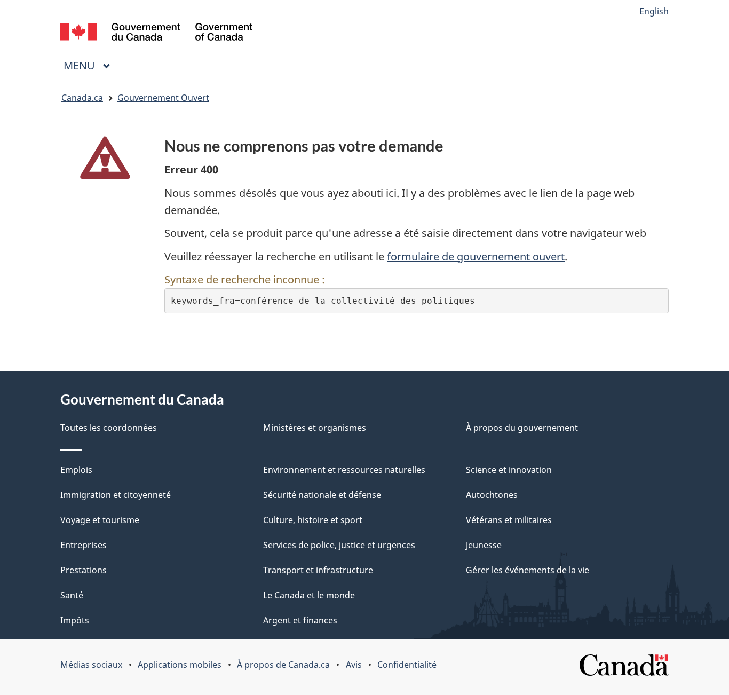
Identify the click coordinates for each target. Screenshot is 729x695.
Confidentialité (407, 664)
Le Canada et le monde (309, 595)
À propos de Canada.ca (283, 664)
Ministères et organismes (314, 427)
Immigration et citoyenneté (115, 495)
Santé (71, 595)
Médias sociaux (91, 664)
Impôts (74, 620)
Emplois (76, 470)
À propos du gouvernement (522, 427)
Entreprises (83, 545)
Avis (354, 664)
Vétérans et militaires (509, 520)
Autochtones (492, 495)
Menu (91, 65)
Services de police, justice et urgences (339, 545)
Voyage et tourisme (99, 520)
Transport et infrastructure (318, 570)
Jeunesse (484, 545)
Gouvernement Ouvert (163, 98)
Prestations (83, 570)
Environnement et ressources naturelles (344, 470)
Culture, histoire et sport (312, 520)
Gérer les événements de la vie (527, 570)
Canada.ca (82, 98)
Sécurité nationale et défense (322, 495)
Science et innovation (509, 470)
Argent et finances (300, 620)
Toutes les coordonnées (108, 427)
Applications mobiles (179, 664)
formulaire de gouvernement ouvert (476, 256)
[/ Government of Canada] (156, 33)
